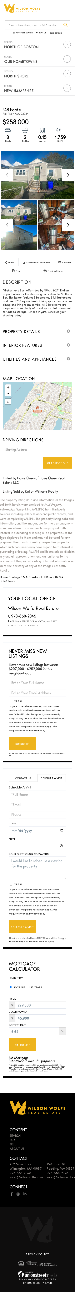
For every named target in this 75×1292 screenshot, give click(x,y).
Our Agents (31, 625)
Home (4, 577)
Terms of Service (38, 941)
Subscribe (22, 744)
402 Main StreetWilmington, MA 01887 (26, 1166)
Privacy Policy (37, 730)
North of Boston (21, 46)
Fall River (46, 577)
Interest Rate (17, 1024)
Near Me (42, 33)
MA (25, 577)
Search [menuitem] (15, 1135)
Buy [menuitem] (12, 1140)
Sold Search (56, 33)
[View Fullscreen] (8, 401)
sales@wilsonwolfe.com (26, 1177)
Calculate (22, 1045)
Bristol (34, 577)
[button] (65, 25)
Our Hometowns (20, 61)
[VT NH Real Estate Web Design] (37, 1274)
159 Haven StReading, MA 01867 (60, 1166)
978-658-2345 (23, 616)
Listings (15, 577)
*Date (12, 823)
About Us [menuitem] (17, 1148)
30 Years (19, 987)
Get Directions (57, 463)
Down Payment (19, 1011)
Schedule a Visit (51, 778)
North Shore (16, 76)
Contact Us (15, 625)
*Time (12, 839)
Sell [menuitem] (13, 1144)
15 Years (36, 987)
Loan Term (16, 978)
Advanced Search (24, 33)
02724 (59, 577)
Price (12, 998)
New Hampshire (19, 90)
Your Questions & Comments (29, 854)
